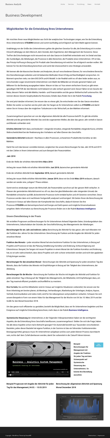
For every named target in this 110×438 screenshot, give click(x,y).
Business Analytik (13, 4)
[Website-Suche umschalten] (104, 4)
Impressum (101, 435)
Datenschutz (92, 435)
